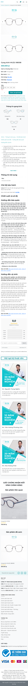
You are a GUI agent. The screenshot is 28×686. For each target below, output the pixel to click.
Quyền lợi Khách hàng (7, 471)
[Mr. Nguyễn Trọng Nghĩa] (14, 240)
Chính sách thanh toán (7, 462)
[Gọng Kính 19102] (14, 366)
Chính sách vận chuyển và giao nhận (11, 465)
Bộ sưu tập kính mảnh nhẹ (8, 483)
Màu (2, 85)
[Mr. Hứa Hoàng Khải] (14, 317)
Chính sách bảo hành (7, 460)
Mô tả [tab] (2, 141)
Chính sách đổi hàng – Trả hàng (9, 469)
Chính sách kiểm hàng (7, 467)
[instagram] (22, 433)
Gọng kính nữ (18, 101)
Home (2, 5)
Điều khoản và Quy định (7, 473)
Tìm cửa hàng (4, 497)
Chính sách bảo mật (6, 458)
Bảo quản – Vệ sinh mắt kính (9, 490)
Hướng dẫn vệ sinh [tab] (6, 146)
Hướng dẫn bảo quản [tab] (18, 143)
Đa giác (10, 77)
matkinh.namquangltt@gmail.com (17, 506)
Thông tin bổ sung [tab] (10, 141)
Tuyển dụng (4, 492)
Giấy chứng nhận (5, 494)
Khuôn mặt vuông (21, 104)
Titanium (9, 79)
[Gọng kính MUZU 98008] (14, 408)
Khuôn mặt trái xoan (12, 104)
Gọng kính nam (11, 101)
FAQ (2, 499)
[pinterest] (25, 433)
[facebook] (19, 433)
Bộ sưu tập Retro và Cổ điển (8, 481)
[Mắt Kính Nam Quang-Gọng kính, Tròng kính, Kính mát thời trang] (2, 2)
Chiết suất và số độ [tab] (6, 143)
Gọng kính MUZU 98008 (7, 423)
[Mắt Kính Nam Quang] (14, 22)
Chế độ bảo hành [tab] (21, 141)
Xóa (2, 93)
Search (24, 202)
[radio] (3, 88)
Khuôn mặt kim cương (16, 102)
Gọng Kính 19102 (5, 381)
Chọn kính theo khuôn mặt (8, 488)
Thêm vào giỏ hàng (15, 96)
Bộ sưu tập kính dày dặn (7, 486)
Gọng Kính (7, 5)
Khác (9, 102)
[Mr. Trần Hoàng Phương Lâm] (14, 278)
